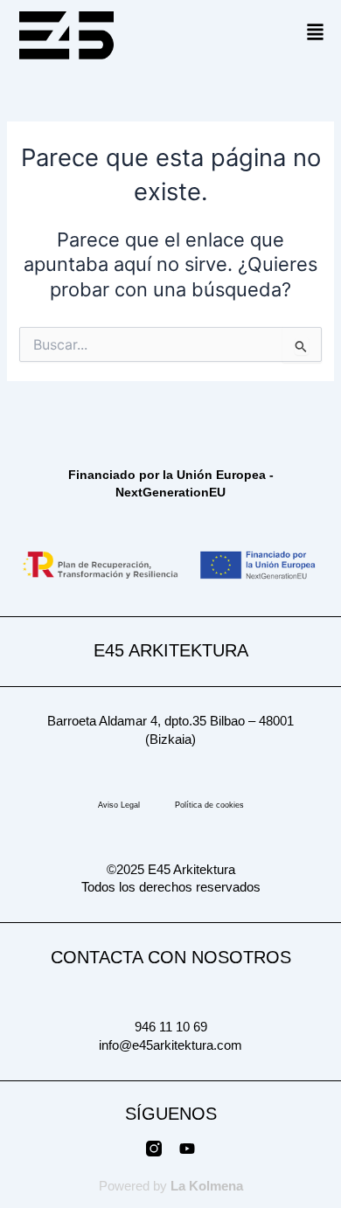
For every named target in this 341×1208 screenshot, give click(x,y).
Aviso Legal (119, 805)
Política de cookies (209, 805)
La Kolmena (206, 1186)
